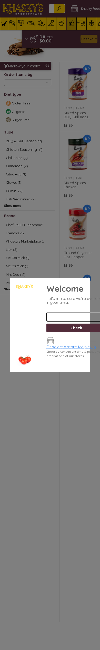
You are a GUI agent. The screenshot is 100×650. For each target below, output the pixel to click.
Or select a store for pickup (71, 346)
